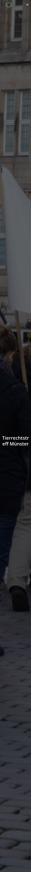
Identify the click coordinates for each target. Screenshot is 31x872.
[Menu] (27, 4)
